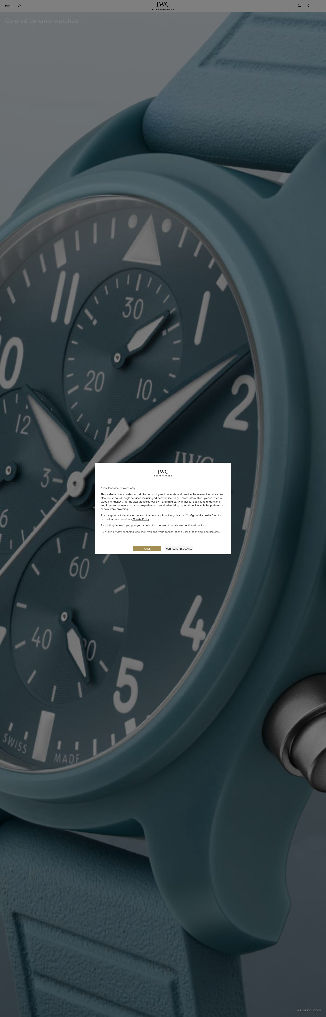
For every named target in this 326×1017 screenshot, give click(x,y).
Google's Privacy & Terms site (119, 501)
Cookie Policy (140, 519)
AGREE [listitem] (147, 548)
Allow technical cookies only (118, 488)
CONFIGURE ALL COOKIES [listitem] (179, 548)
